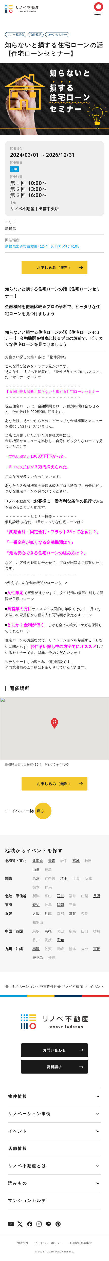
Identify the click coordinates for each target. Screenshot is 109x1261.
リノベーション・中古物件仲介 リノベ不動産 (47, 986)
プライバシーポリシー (48, 1242)
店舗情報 (17, 1148)
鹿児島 (37, 958)
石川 (60, 896)
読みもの (17, 1183)
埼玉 (63, 878)
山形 (36, 870)
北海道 (37, 861)
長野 (96, 896)
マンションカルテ (27, 1200)
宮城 (76, 861)
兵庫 (48, 914)
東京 (36, 878)
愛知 (36, 905)
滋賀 (72, 914)
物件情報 (17, 1096)
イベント (97, 986)
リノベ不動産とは (27, 1166)
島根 (48, 931)
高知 (60, 940)
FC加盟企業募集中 (80, 1242)
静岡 (60, 905)
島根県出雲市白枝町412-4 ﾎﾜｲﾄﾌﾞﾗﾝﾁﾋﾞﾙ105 (42, 246)
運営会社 (22, 1242)
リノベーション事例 (29, 1114)
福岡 (36, 949)
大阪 (36, 914)
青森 (51, 861)
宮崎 (96, 949)
